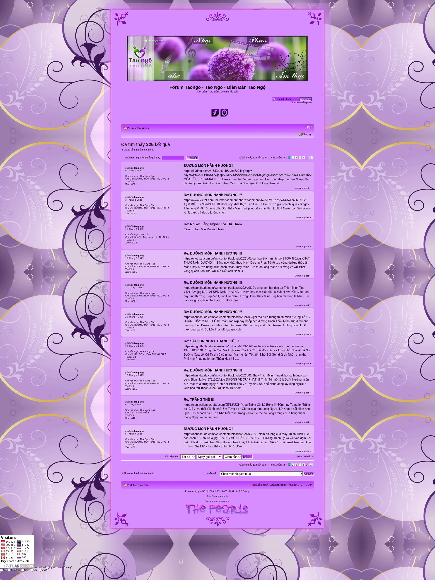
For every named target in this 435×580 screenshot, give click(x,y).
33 (311, 157)
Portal (130, 128)
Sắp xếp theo (172, 456)
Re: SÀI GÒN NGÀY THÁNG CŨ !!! (211, 341)
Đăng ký (307, 134)
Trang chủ (143, 128)
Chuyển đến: (211, 473)
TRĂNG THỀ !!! (142, 412)
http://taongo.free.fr (217, 496)
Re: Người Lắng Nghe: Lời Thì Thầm (213, 224)
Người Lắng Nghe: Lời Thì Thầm (151, 237)
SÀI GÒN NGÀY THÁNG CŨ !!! (150, 354)
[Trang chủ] (217, 79)
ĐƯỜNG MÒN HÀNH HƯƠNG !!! (210, 165)
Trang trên (276, 157)
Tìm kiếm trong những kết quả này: (142, 157)
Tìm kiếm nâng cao (301, 102)
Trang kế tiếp (304, 456)
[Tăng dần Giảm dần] (238, 456)
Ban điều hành (260, 484)
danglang (138, 168)
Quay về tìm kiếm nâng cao (139, 149)
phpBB (201, 491)
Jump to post (302, 188)
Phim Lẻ (144, 234)
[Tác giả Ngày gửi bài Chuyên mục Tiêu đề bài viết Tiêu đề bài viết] (210, 456)
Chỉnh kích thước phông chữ (308, 127)
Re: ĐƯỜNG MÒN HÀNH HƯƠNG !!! (213, 195)
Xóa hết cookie (278, 484)
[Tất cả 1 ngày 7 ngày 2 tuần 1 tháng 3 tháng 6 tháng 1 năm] (188, 456)
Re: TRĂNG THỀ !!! (199, 399)
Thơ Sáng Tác (147, 176)
